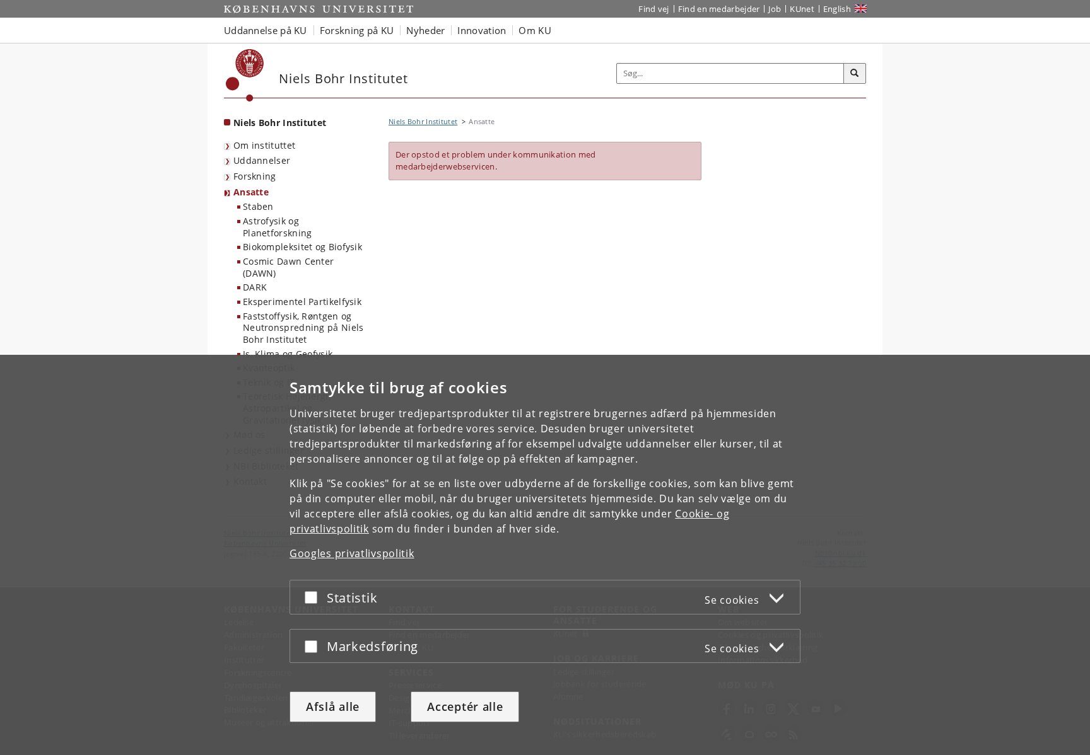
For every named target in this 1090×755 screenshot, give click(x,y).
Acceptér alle (465, 706)
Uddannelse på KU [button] (265, 30)
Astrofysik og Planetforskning (277, 227)
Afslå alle (333, 706)
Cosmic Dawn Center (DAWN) (288, 267)
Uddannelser (261, 160)
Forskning (254, 176)
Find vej (653, 8)
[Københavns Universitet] (245, 75)
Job (774, 8)
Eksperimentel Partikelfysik (302, 302)
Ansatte (251, 192)
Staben (258, 206)
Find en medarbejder (719, 8)
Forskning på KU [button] (357, 30)
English (837, 8)
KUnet (802, 8)
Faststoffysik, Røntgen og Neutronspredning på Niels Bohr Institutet (303, 327)
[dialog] (545, 555)
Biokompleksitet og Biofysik (302, 247)
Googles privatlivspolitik (352, 553)
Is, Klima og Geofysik (287, 354)
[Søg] (854, 73)
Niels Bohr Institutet (279, 123)
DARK (255, 287)
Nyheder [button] (425, 30)
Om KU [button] (535, 30)
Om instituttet (264, 145)
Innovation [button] (481, 30)
